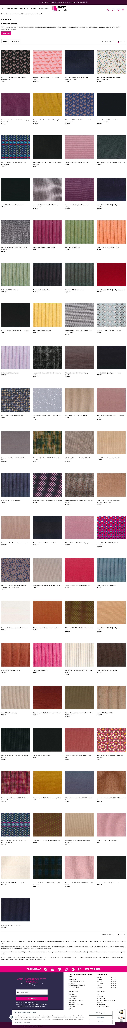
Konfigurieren (101, 1017)
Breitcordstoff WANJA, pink (40, 670)
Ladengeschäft (73, 996)
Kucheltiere (4, 957)
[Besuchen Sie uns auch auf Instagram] (66, 969)
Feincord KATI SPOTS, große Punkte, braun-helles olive (78, 629)
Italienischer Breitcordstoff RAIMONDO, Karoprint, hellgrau (78, 501)
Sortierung (14, 41)
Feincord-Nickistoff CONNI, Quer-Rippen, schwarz (15, 330)
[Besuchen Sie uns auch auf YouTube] (52, 969)
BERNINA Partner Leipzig (76, 1000)
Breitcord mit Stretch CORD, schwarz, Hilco (108, 883)
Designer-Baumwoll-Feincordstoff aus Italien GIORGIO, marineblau (109, 121)
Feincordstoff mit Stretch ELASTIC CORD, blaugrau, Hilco (79, 799)
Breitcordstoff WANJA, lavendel (10, 373)
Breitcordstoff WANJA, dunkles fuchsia (44, 247)
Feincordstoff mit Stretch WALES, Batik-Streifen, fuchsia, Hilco (15, 799)
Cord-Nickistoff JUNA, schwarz (42, 755)
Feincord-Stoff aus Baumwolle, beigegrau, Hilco (46, 585)
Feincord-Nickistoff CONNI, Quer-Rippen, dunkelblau (108, 206)
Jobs (70, 1008)
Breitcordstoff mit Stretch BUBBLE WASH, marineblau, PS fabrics (76, 78)
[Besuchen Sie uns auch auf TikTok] (73, 969)
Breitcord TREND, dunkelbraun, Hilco (107, 670)
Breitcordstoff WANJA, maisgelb (42, 330)
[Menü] (124, 1010)
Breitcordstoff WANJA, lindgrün (10, 290)
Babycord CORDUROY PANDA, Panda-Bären (109, 330)
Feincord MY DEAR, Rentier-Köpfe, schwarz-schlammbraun (13, 78)
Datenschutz (26, 1022)
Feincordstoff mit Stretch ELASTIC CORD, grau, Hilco (14, 459)
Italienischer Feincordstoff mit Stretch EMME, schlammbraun (77, 459)
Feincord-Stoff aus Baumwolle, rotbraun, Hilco (46, 628)
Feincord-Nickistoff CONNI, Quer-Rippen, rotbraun (47, 713)
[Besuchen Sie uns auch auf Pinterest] (59, 969)
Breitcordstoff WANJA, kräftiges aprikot (108, 247)
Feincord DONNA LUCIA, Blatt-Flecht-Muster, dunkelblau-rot (13, 163)
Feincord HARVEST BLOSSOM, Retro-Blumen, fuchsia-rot (109, 544)
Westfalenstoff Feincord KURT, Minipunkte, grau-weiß (46, 416)
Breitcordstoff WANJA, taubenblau (106, 585)
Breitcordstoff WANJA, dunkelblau (10, 500)
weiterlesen (6, 33)
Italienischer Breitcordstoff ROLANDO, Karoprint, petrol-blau (46, 884)
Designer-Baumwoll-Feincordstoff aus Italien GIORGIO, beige (77, 841)
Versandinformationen (103, 1006)
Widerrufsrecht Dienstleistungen (106, 1000)
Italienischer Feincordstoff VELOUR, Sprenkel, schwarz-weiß (14, 248)
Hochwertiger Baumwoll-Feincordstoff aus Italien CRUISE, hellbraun (78, 714)
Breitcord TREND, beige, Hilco (105, 713)
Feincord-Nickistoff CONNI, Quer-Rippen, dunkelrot (111, 290)
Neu (3, 8)
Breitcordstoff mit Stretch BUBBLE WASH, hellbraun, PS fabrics (111, 799)
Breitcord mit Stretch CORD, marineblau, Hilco (45, 543)
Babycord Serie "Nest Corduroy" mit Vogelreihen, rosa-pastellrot (46, 78)
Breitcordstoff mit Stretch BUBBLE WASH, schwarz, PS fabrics (47, 163)
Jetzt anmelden (31, 998)
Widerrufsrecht (101, 998)
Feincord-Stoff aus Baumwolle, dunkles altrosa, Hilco (78, 756)
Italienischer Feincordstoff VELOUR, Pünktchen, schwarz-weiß (78, 331)
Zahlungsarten (101, 1004)
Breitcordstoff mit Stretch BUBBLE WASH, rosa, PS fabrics (79, 884)
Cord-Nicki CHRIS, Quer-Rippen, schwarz (12, 205)
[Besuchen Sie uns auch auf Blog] (80, 969)
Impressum (18, 1022)
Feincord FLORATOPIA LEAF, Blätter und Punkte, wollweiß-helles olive (110, 78)
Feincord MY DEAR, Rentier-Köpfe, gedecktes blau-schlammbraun (79, 121)
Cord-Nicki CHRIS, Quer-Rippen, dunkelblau (109, 373)
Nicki (22, 952)
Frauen (68, 952)
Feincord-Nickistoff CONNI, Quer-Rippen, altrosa (78, 543)
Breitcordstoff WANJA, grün (72, 247)
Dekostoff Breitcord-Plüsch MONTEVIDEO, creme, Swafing (78, 671)
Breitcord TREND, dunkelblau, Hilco (11, 925)
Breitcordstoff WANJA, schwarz (42, 290)
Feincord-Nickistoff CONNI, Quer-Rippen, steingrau (111, 162)
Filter (5, 41)
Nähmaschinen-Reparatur (76, 1004)
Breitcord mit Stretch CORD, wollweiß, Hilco (13, 883)
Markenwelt (72, 1002)
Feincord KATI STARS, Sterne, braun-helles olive (46, 840)
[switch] (121, 1021)
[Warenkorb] (123, 9)
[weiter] (124, 41)
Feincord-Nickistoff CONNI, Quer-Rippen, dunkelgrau (76, 374)
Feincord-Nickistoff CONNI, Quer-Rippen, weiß (14, 628)
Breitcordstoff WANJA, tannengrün (74, 290)
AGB (98, 994)
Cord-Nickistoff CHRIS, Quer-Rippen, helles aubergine (77, 206)
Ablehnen (101, 1022)
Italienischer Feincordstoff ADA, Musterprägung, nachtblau (14, 756)
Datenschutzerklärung (21, 1004)
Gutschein (71, 994)
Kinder (75, 952)
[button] (108, 9)
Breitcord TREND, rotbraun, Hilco (10, 670)
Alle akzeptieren (101, 1013)
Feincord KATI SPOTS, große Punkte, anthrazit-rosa (47, 500)
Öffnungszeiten (73, 998)
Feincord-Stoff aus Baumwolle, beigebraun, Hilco (15, 543)
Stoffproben (72, 1006)
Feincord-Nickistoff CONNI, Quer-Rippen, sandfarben (108, 629)
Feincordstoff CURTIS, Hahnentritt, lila (12, 415)
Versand (41, 1025)
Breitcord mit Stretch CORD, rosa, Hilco (107, 840)
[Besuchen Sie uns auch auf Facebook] (46, 969)
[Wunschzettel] (118, 9)
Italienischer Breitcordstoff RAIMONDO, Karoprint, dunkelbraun (47, 374)
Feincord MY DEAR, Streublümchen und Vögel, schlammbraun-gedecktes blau (14, 586)
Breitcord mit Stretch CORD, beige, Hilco (76, 415)
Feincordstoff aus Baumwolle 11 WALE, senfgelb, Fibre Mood (46, 121)
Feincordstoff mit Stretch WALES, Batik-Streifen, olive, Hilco (46, 459)
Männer (64, 952)
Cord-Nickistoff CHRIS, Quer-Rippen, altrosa (77, 162)
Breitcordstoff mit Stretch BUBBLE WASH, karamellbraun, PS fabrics (108, 501)
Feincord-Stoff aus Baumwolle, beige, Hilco (109, 458)
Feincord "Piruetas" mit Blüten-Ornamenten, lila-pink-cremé (110, 756)
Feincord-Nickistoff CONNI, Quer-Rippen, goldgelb (47, 798)
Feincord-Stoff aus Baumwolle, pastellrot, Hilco (78, 585)
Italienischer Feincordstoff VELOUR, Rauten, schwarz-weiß (45, 206)
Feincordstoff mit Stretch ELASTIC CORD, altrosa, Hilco (110, 416)
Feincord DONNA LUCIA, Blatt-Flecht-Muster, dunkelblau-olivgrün (13, 841)
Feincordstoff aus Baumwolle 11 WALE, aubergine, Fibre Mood (15, 121)
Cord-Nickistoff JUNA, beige (9, 713)
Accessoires (13, 957)
